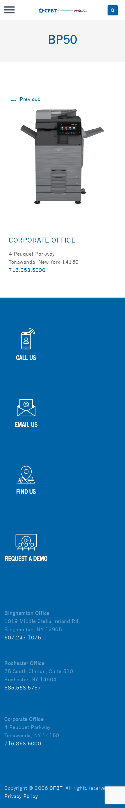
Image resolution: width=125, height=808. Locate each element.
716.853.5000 (27, 270)
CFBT (56, 788)
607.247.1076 (22, 637)
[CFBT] (62, 10)
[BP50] (62, 156)
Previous (24, 99)
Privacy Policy (21, 796)
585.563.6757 (22, 688)
